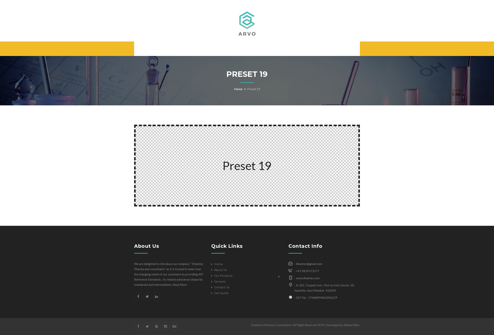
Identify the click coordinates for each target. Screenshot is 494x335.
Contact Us (221, 287)
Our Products (223, 275)
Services (219, 281)
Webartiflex (351, 325)
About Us (220, 270)
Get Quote (221, 293)
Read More (180, 284)
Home (238, 89)
